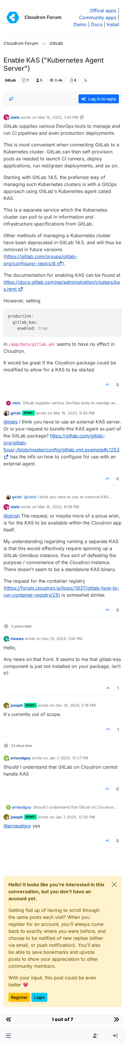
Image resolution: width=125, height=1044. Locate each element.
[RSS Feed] (85, 80)
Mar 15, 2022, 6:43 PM (73, 413)
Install (113, 24)
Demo (80, 24)
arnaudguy (20, 758)
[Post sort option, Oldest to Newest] (11, 98)
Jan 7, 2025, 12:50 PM (75, 817)
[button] (8, 1036)
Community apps (97, 17)
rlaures (17, 638)
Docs (96, 24)
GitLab (10, 80)
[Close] (114, 884)
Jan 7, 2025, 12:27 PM (68, 758)
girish (15, 413)
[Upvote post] (107, 384)
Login (39, 997)
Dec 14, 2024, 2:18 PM (76, 705)
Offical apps (103, 10)
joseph (16, 705)
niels (14, 117)
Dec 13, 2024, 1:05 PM (62, 638)
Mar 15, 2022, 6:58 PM (58, 506)
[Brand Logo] (13, 17)
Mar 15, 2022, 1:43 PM (58, 117)
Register (19, 997)
